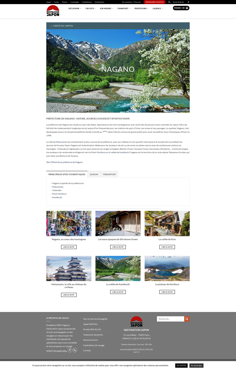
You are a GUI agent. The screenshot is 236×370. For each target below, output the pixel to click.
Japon (48, 2)
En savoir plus (60, 350)
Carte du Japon (63, 25)
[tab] (66, 174)
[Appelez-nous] (75, 350)
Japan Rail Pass (90, 324)
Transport (122, 8)
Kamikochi (124, 152)
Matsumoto (61, 142)
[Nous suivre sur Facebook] (188, 2)
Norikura (101, 152)
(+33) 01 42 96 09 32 (141, 338)
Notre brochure (90, 340)
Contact (87, 350)
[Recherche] (169, 2)
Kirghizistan (99, 2)
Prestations (141, 8)
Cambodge (74, 2)
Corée (56, 2)
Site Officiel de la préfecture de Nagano (64, 162)
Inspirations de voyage (93, 345)
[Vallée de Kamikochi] (98, 102)
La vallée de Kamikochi (118, 284)
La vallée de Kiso (167, 239)
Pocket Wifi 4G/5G (92, 329)
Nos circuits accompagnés (95, 318)
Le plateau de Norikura (167, 284)
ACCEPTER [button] (181, 365)
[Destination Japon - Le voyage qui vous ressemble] (54, 11)
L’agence (157, 8)
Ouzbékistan (87, 2)
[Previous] (51, 71)
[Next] (184, 71)
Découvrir (74, 8)
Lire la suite (68, 247)
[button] (131, 2)
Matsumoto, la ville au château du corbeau (68, 286)
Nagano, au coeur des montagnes (69, 239)
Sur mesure (105, 8)
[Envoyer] (187, 319)
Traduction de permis (93, 334)
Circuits (89, 8)
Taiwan (64, 2)
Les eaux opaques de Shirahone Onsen (118, 239)
